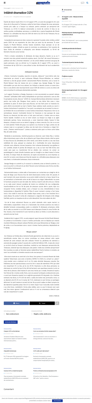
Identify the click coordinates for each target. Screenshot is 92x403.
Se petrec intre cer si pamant (22, 17)
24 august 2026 (67, 21)
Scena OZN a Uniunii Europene (13, 371)
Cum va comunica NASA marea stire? (44, 331)
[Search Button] (87, 2)
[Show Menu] (4, 2)
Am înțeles (57, 400)
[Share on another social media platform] (57, 303)
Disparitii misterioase (10, 351)
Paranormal (8, 328)
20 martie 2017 (8, 17)
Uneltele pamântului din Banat (71, 48)
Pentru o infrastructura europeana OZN (45, 371)
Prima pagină (7, 8)
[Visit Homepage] (43, 3)
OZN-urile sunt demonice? (41, 351)
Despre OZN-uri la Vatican (12, 331)
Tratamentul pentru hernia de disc (73, 62)
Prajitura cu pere (67, 76)
